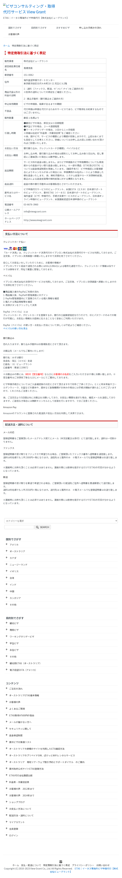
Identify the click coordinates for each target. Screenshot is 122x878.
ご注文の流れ (16, 688)
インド (12, 584)
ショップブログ (17, 802)
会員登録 (13, 828)
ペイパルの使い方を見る (15, 328)
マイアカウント (17, 822)
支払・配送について (31, 865)
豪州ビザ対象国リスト (20, 742)
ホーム (6, 45)
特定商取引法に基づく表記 (56, 865)
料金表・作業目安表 (19, 782)
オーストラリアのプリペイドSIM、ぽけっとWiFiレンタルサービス (42, 755)
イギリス (14, 571)
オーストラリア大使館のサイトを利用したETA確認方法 (36, 748)
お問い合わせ (103, 865)
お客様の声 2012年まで (21, 788)
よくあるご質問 (17, 708)
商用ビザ (14, 629)
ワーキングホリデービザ (21, 636)
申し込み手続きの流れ (90, 27)
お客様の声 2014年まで (21, 795)
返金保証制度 (16, 735)
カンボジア (15, 598)
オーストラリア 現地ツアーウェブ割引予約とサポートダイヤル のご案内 (47, 762)
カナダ (12, 557)
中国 (11, 591)
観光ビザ (14, 623)
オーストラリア (17, 551)
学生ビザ (14, 643)
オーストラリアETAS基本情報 (24, 695)
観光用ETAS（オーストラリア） (25, 663)
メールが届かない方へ (20, 722)
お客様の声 (13, 34)
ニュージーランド (18, 564)
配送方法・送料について (21, 815)
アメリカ (13, 544)
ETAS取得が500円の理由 (21, 715)
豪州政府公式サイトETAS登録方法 (26, 768)
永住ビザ (14, 649)
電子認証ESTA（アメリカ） (23, 669)
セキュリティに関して (20, 728)
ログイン (13, 835)
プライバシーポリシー (83, 865)
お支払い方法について (20, 808)
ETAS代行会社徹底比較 (21, 775)
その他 (12, 604)
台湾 (11, 578)
